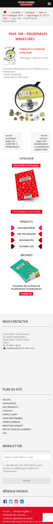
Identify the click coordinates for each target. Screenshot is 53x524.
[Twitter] (10, 502)
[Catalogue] (26, 183)
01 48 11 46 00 (13, 345)
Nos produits (10, 407)
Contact (8, 410)
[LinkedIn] (21, 502)
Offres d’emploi (11, 422)
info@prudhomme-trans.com (20, 348)
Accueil (7, 399)
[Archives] (26, 277)
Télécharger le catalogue (26, 211)
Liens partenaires (13, 418)
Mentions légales (13, 425)
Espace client (10, 414)
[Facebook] (5, 502)
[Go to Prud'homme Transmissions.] (5, 12)
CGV (5, 433)
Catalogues (9, 403)
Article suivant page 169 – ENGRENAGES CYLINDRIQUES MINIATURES (41, 142)
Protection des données (17, 429)
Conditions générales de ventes (18, 518)
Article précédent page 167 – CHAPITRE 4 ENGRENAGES (12, 141)
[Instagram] (16, 502)
